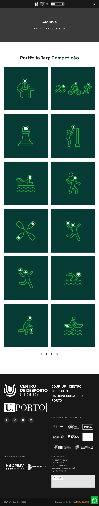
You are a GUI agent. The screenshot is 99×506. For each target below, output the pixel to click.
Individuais (17, 99)
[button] (94, 4)
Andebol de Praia (67, 235)
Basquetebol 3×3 (19, 331)
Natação (62, 284)
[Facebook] (7, 420)
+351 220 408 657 (60, 465)
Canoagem (15, 237)
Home (38, 29)
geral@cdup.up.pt (60, 471)
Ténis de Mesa (17, 94)
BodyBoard (16, 189)
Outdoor (63, 99)
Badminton (63, 189)
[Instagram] (15, 420)
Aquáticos (16, 194)
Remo (60, 332)
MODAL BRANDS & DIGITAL (85, 502)
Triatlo (60, 95)
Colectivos (65, 194)
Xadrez (13, 142)
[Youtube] (23, 420)
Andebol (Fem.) (18, 284)
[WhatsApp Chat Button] (94, 500)
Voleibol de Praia (66, 142)
